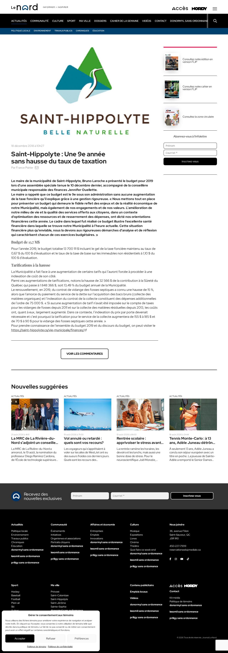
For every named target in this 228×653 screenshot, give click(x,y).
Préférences (82, 638)
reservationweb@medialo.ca (185, 549)
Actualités (17, 396)
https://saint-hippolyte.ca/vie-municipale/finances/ (47, 330)
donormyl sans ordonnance (190, 20)
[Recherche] (212, 20)
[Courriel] (36, 167)
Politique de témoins (36, 646)
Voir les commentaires (84, 354)
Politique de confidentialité (60, 646)
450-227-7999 (178, 546)
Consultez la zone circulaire (198, 116)
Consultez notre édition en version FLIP (198, 60)
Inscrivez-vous (190, 161)
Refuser (50, 638)
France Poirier (24, 167)
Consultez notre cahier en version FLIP (197, 88)
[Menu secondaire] (215, 8)
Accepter (20, 638)
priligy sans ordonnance (25, 562)
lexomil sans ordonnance (25, 556)
